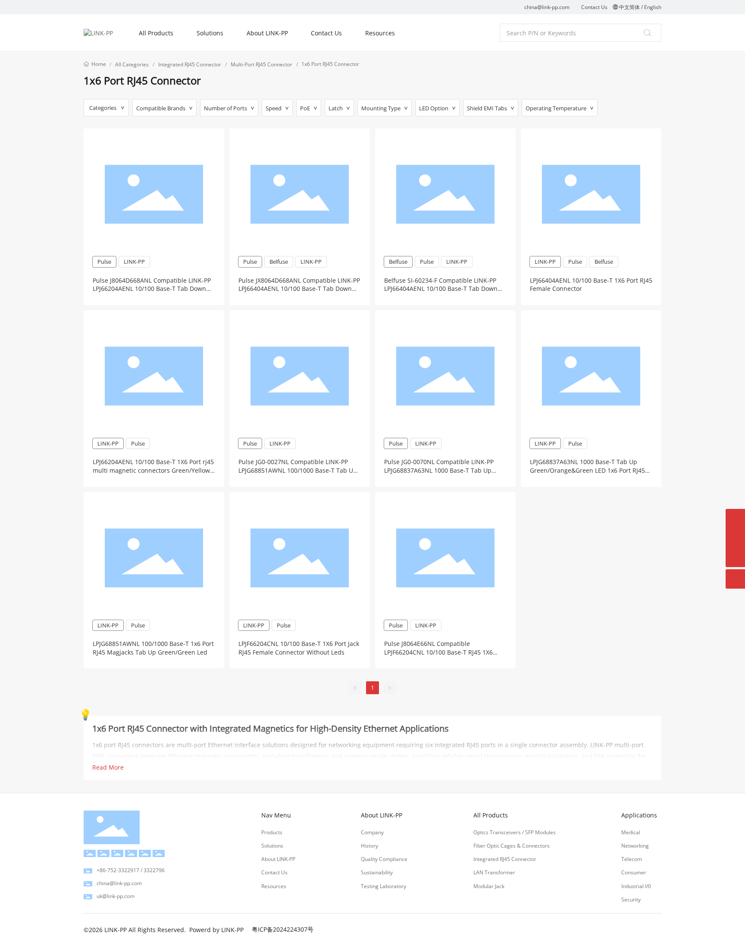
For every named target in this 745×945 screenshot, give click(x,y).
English (652, 7)
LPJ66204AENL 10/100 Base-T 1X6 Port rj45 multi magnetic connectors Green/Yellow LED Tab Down (153, 470)
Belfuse (278, 261)
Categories (102, 108)
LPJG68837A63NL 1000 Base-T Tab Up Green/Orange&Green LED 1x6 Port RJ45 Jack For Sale (587, 470)
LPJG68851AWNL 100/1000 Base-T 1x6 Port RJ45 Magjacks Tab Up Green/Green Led (153, 647)
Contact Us (594, 7)
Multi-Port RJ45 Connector (261, 64)
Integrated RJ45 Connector (189, 64)
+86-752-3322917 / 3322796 (131, 870)
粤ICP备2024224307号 (282, 929)
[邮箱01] (735, 538)
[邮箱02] (735, 518)
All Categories (132, 64)
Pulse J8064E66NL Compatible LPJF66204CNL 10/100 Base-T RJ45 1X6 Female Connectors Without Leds (438, 651)
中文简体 (629, 7)
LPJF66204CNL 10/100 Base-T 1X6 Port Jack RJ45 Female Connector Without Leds (298, 647)
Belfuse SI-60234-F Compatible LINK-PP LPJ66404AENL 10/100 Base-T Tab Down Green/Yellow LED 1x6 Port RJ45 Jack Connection (441, 293)
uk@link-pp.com (116, 896)
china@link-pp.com (547, 7)
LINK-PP (134, 261)
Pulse (104, 261)
